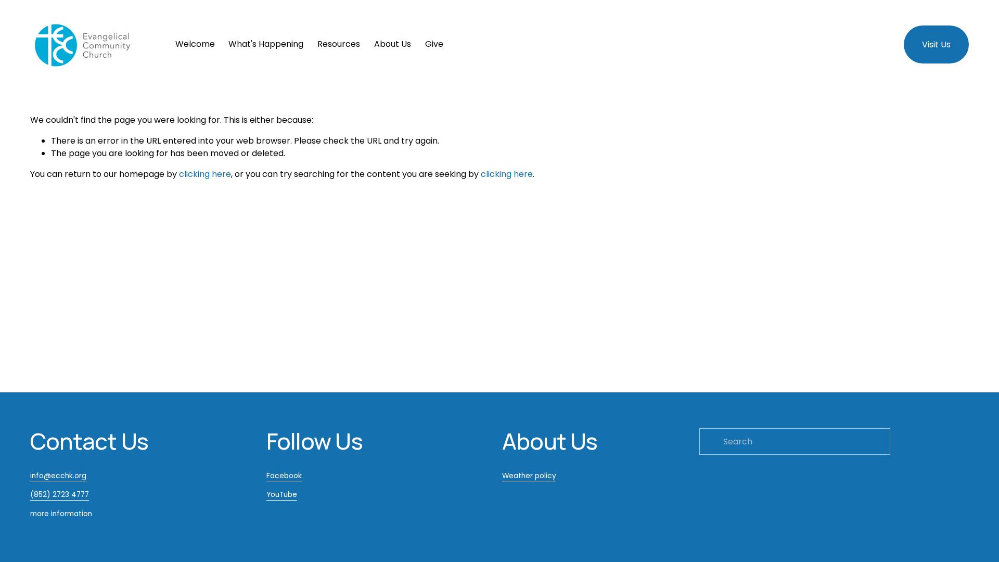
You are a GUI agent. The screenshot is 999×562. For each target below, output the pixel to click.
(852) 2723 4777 (59, 495)
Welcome (195, 44)
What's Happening (265, 44)
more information (61, 514)
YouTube (281, 495)
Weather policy (529, 476)
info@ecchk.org (58, 476)
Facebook (284, 476)
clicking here (205, 174)
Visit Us (936, 44)
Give (434, 44)
